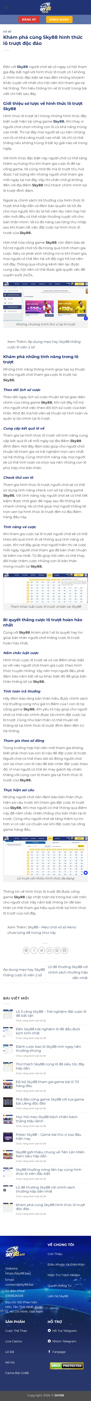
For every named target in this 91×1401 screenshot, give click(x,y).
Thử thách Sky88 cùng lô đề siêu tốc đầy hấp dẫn (50, 1066)
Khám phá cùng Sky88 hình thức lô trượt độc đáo (50, 1207)
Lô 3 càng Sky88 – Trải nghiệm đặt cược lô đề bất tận (51, 1014)
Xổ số (7, 31)
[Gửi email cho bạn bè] (49, 950)
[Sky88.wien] (45, 7)
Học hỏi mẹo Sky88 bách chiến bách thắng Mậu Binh (47, 1119)
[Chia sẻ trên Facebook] (33, 950)
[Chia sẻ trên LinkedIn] (64, 950)
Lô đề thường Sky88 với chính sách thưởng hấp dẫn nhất (68, 972)
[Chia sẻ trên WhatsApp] (26, 950)
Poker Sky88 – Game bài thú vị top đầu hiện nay (48, 1137)
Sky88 (58, 121)
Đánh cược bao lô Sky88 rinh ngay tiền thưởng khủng (48, 1049)
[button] (5, 7)
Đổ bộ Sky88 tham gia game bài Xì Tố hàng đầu (47, 1084)
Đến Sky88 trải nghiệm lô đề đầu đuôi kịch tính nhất (48, 1031)
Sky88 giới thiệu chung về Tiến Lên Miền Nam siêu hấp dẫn (50, 1154)
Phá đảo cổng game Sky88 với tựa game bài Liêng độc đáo (50, 1101)
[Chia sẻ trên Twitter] (41, 950)
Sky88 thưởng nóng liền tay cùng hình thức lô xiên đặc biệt (48, 1172)
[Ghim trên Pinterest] (57, 950)
